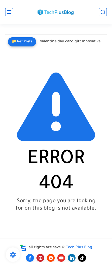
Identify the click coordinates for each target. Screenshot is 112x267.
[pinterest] (40, 258)
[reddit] (51, 258)
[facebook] (30, 258)
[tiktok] (82, 258)
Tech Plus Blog (79, 248)
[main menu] (9, 12)
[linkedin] (72, 258)
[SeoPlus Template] (23, 247)
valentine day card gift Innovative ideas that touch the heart (72, 42)
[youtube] (61, 258)
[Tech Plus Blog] (56, 12)
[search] (103, 12)
